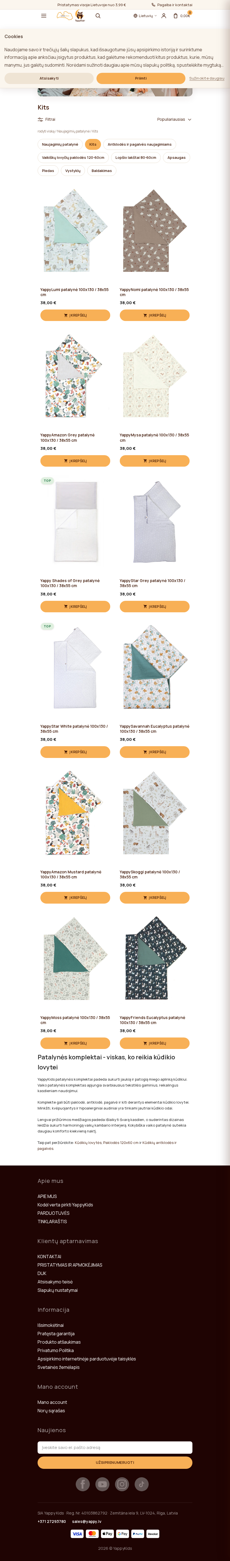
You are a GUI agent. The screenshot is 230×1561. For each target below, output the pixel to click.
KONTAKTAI (49, 1256)
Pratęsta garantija (56, 1333)
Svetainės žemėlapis (59, 1367)
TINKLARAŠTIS (52, 1221)
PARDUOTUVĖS (54, 1213)
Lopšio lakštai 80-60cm (136, 157)
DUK (42, 1273)
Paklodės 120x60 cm (121, 1142)
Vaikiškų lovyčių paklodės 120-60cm (73, 157)
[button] (44, 16)
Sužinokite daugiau (206, 78)
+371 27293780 (52, 1521)
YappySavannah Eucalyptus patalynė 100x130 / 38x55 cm (154, 729)
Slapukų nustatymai (58, 1290)
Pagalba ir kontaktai (174, 4)
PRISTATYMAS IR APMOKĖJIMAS (70, 1265)
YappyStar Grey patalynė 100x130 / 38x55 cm (152, 583)
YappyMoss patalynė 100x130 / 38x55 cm (75, 1020)
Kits (95, 131)
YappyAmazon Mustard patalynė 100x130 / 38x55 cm (70, 874)
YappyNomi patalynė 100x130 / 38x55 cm (154, 292)
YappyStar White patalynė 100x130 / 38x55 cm (74, 729)
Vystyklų (73, 170)
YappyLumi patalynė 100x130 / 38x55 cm (74, 292)
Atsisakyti (49, 78)
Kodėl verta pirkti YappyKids (65, 1205)
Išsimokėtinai (51, 1325)
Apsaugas (176, 157)
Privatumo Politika (56, 1350)
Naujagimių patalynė (73, 131)
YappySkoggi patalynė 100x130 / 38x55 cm (150, 874)
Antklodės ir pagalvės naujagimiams (140, 144)
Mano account (52, 1402)
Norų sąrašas (51, 1411)
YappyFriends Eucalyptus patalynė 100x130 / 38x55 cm (152, 1020)
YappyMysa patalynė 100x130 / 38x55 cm (154, 437)
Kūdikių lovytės (88, 1142)
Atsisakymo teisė (55, 1282)
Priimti (141, 78)
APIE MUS (47, 1196)
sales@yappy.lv (87, 1521)
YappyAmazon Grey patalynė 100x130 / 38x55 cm (67, 437)
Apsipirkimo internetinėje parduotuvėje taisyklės (87, 1359)
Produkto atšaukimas (59, 1342)
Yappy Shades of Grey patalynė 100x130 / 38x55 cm (70, 583)
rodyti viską (46, 131)
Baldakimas (102, 170)
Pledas (48, 170)
